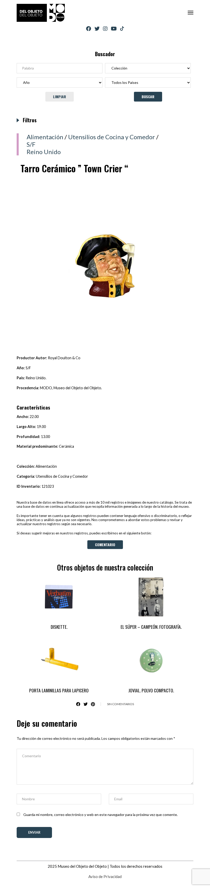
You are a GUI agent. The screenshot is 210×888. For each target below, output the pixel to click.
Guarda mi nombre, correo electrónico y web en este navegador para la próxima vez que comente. (100, 814)
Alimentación (45, 137)
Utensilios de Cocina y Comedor (111, 137)
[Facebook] (88, 28)
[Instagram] (105, 28)
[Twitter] (97, 28)
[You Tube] (114, 28)
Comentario (105, 544)
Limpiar (59, 96)
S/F (31, 144)
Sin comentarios (120, 704)
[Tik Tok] (122, 29)
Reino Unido (44, 151)
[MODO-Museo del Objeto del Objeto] (41, 13)
